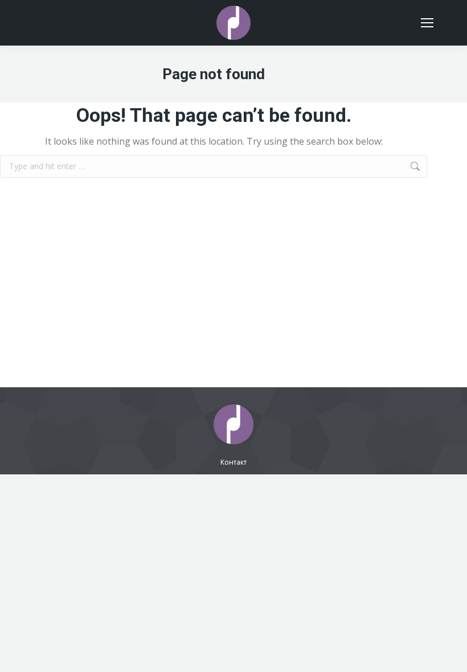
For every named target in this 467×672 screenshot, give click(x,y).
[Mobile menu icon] (427, 22)
